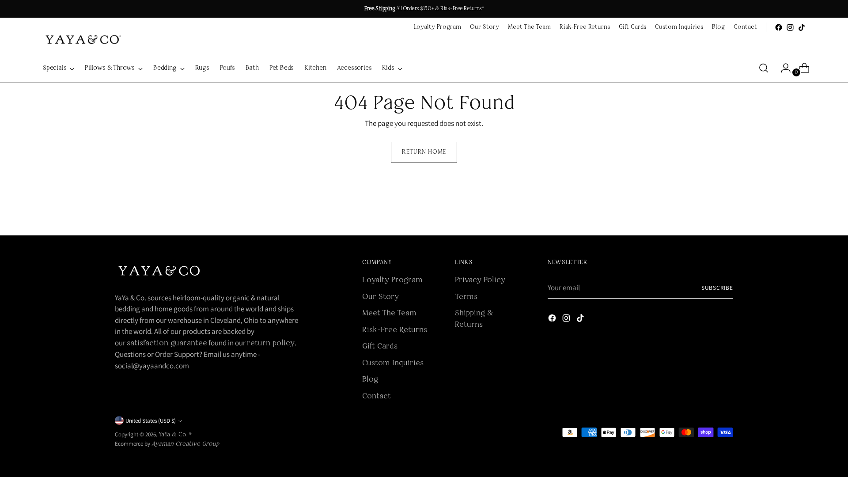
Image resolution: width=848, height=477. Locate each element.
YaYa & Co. (174, 435)
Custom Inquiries (393, 363)
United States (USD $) (150, 420)
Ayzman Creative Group (185, 444)
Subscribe (717, 288)
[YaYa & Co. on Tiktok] (802, 27)
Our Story (380, 297)
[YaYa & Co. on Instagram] (790, 27)
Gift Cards (380, 346)
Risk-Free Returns (394, 330)
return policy (271, 343)
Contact (376, 396)
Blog (370, 379)
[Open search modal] (763, 68)
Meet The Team (389, 313)
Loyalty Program (392, 280)
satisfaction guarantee (167, 343)
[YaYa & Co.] (82, 39)
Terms (466, 297)
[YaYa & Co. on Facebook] (779, 27)
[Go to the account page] (782, 68)
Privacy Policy (480, 280)
